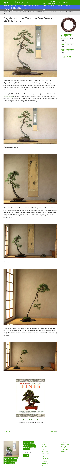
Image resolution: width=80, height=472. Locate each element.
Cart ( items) (52, 1)
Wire (24, 12)
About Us (63, 442)
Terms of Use (64, 449)
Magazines (31, 12)
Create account (52, 3)
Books (5, 12)
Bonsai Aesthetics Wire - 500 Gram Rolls (67, 44)
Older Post (7, 431)
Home (5, 14)
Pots (47, 12)
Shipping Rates (65, 444)
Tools (10, 12)
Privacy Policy (65, 447)
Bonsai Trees (17, 12)
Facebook (13, 458)
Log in (45, 3)
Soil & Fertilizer (40, 12)
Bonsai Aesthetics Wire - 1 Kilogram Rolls (68, 38)
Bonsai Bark (69, 12)
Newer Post (53, 431)
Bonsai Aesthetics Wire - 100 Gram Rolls (67, 50)
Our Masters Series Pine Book (30, 420)
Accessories (53, 12)
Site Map (63, 451)
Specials (61, 12)
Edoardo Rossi (8, 96)
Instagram (6, 460)
